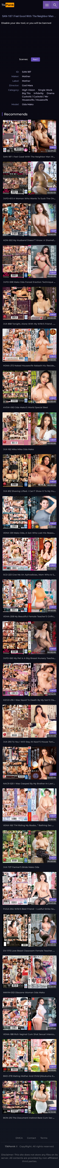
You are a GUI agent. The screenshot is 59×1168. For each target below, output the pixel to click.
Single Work (45, 90)
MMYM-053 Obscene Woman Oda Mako (24, 992)
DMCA (19, 1138)
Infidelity (39, 93)
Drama (50, 93)
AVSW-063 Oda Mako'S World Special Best (25, 407)
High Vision (28, 90)
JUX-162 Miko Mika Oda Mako (18, 449)
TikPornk (10, 1146)
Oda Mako (28, 104)
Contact (31, 1138)
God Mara (27, 85)
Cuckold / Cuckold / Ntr (35, 96)
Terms (43, 1138)
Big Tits (26, 93)
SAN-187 (26, 71)
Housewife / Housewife (35, 99)
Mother (26, 76)
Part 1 (35, 59)
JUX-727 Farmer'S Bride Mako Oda (21, 867)
